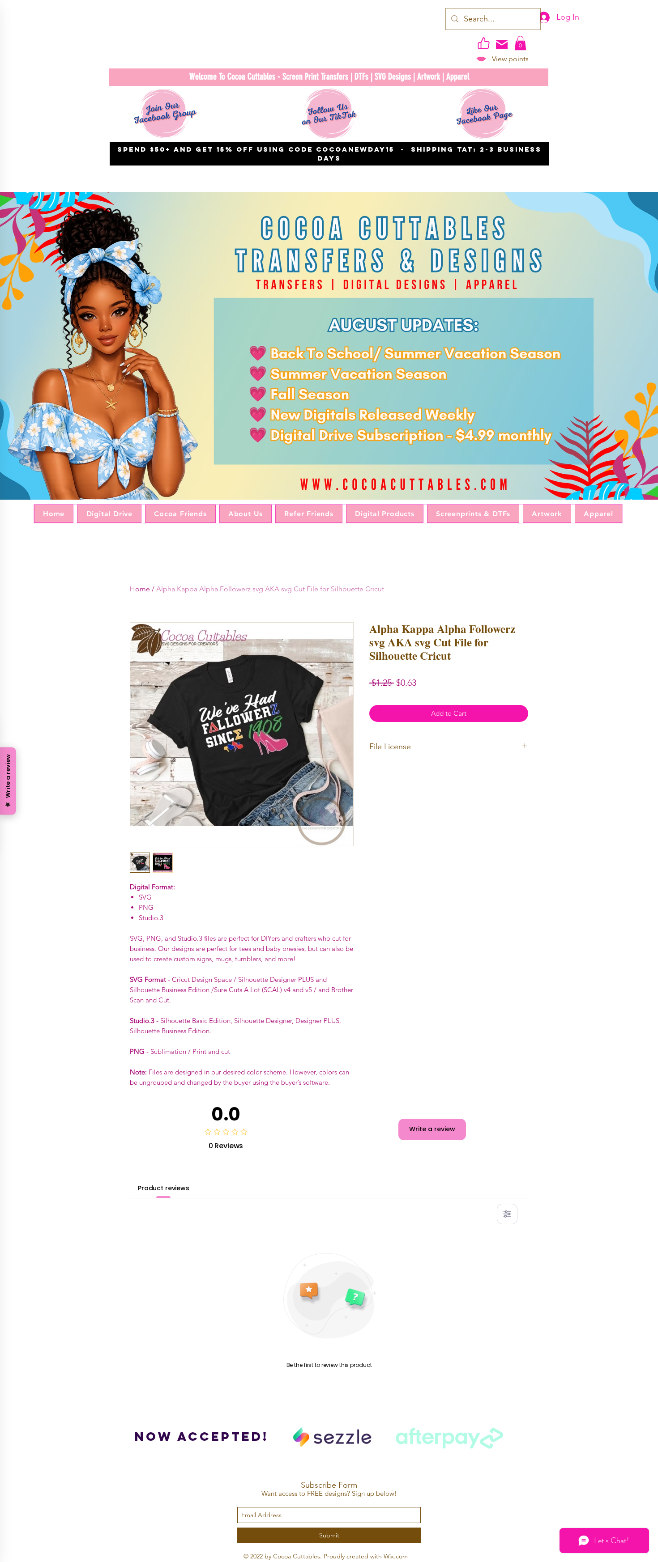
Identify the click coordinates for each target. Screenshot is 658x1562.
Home (140, 589)
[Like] (483, 43)
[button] (520, 43)
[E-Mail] (502, 45)
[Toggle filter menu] (507, 1214)
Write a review (432, 1129)
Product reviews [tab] (163, 1188)
